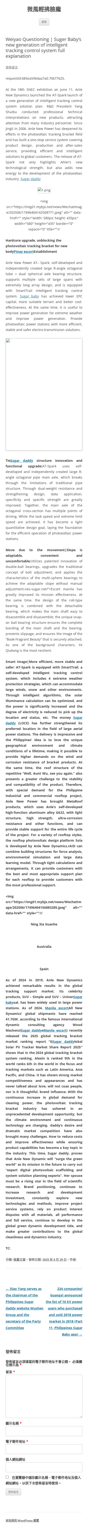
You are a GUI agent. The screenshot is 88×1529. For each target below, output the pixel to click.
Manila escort (56, 1008)
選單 (44, 22)
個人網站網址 (15, 1459)
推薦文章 (19, 1259)
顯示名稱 (14, 1423)
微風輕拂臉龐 (44, 9)
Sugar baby (29, 296)
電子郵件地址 (17, 1441)
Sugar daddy (31, 179)
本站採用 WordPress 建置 (22, 1520)
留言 (10, 1372)
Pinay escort (24, 251)
